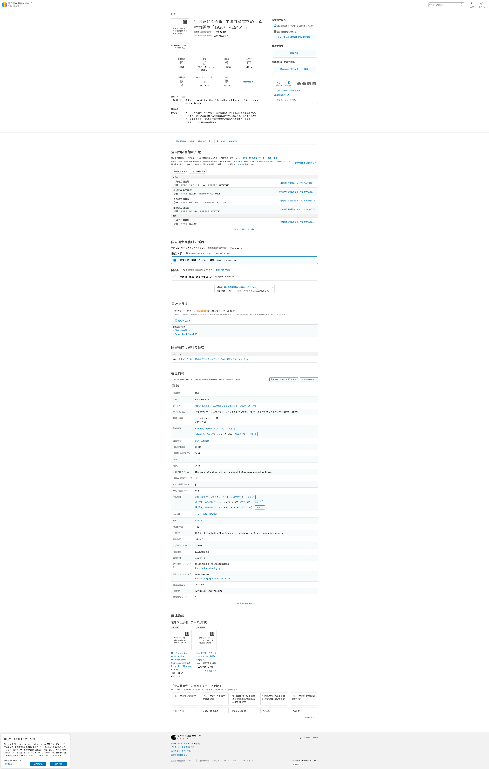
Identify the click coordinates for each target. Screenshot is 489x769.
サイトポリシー (249, 760)
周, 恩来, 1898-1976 (204, 507)
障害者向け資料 (205, 141)
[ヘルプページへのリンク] (184, 47)
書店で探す (295, 53)
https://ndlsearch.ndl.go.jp (208, 568)
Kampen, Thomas (203, 428)
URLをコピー (289, 85)
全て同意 (58, 763)
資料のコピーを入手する (181, 751)
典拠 (230, 428)
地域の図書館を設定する (304, 162)
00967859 (218, 428)
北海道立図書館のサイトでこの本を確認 (296, 183)
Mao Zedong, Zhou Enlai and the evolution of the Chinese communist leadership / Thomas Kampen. (181, 661)
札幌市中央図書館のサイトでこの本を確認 (296, 192)
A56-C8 (198, 520)
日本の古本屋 (181, 330)
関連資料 (233, 141)
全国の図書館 (180, 141)
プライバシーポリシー (231, 760)
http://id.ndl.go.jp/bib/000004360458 (212, 578)
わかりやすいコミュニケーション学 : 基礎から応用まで (206, 656)
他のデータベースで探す (287, 100)
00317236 (246, 507)
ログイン (481, 7)
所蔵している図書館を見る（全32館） (294, 36)
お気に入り (279, 85)
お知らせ (215, 760)
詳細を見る (248, 81)
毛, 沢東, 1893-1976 (204, 502)
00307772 (237, 497)
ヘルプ (471, 7)
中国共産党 (200, 497)
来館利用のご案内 (223, 253)
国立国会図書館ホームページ (182, 760)
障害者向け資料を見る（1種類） (295, 69)
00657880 (239, 433)
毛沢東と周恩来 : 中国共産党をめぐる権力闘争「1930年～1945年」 (226, 405)
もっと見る (209, 670)
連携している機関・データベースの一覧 (259, 158)
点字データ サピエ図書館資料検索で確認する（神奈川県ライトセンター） (212, 359)
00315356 (244, 502)
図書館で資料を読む (179, 754)
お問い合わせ (204, 760)
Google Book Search (185, 333)
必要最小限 (38, 763)
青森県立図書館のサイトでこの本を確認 (296, 200)
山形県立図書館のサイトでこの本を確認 (296, 209)
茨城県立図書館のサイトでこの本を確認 (296, 222)
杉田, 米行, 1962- (203, 433)
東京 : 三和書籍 (202, 440)
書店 (192, 141)
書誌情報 (220, 141)
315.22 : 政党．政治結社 (206, 514)
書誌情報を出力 (283, 95)
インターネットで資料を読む (182, 747)
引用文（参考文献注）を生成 (288, 90)
